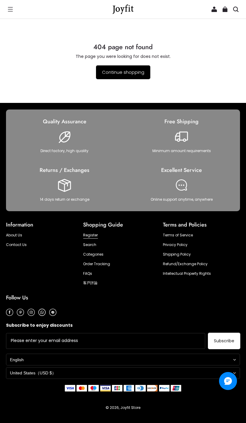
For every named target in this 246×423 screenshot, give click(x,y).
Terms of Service (178, 235)
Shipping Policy (177, 254)
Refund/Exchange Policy (185, 264)
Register (90, 235)
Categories (93, 254)
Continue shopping (123, 72)
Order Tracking (96, 264)
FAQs (87, 273)
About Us (14, 235)
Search (89, 244)
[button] (10, 9)
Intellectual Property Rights (187, 273)
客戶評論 (90, 282)
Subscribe (224, 341)
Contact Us (16, 244)
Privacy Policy (175, 244)
